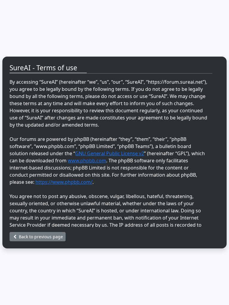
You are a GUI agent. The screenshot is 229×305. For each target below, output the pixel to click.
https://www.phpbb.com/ (63, 182)
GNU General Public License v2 (109, 153)
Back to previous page (40, 236)
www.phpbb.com (87, 160)
